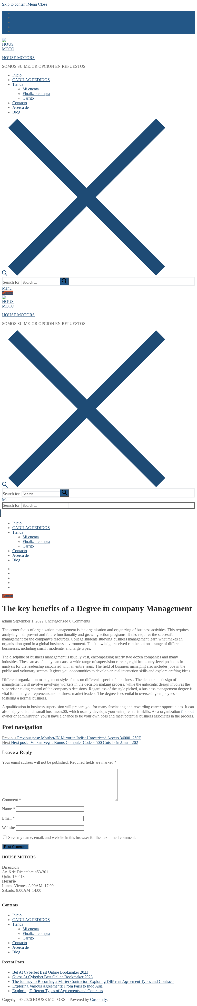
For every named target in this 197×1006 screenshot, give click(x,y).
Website (8, 828)
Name (8, 809)
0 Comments (79, 621)
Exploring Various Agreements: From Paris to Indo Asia (57, 986)
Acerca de (20, 947)
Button (7, 293)
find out (187, 711)
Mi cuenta (31, 929)
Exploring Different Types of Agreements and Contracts (57, 991)
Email (8, 818)
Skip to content (14, 4)
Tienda (17, 924)
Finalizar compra (36, 933)
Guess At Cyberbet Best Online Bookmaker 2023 (52, 977)
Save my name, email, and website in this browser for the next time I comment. (72, 837)
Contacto (19, 943)
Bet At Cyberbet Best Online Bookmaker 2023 (50, 972)
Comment (11, 800)
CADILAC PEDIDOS (31, 919)
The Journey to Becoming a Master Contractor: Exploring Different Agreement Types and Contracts (93, 981)
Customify (98, 999)
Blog (16, 952)
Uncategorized (56, 621)
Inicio (17, 915)
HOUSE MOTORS (18, 57)
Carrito (28, 938)
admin (7, 621)
